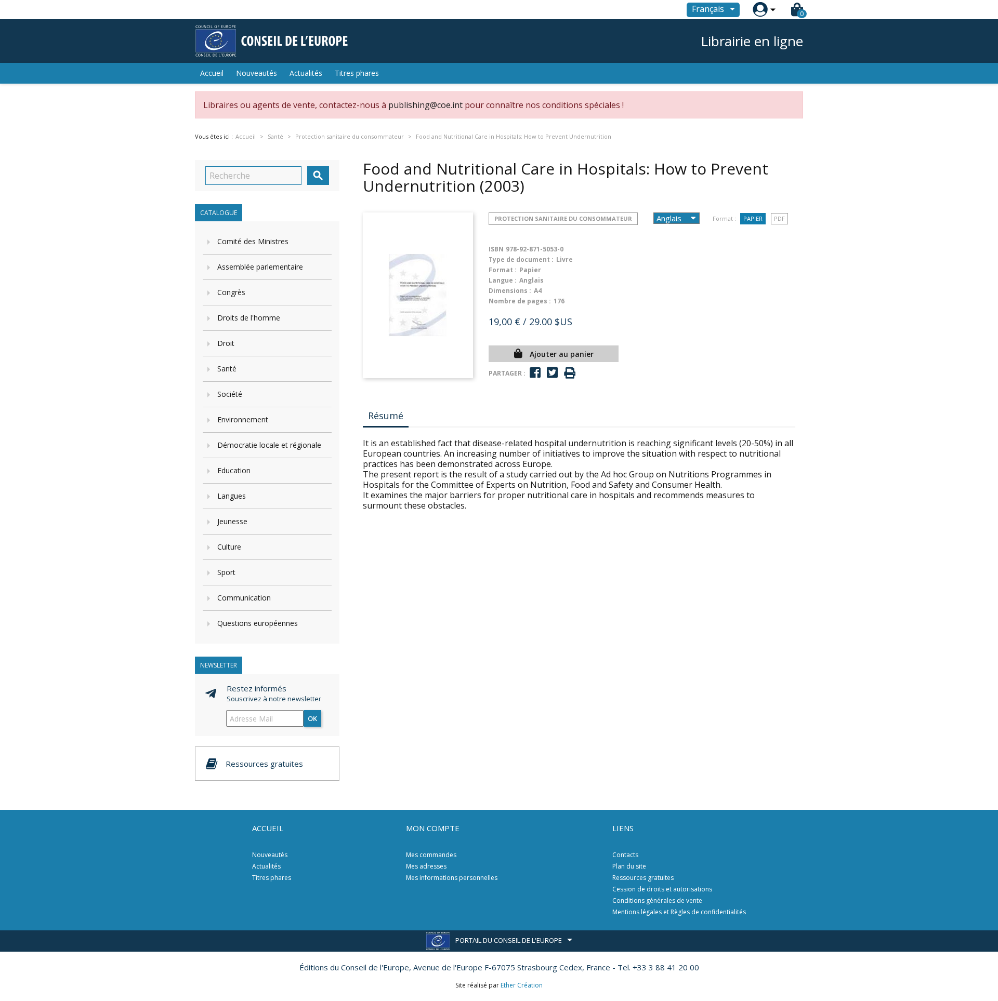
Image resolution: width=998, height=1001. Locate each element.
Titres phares (357, 73)
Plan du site (629, 866)
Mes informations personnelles (451, 877)
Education (234, 470)
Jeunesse (232, 521)
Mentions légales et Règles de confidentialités (679, 911)
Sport (226, 572)
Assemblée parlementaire (260, 267)
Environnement (242, 419)
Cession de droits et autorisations (662, 889)
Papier (753, 218)
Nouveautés (256, 73)
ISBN (496, 249)
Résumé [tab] (385, 415)
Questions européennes (257, 623)
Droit (225, 343)
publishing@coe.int (425, 105)
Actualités (306, 73)
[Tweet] (552, 372)
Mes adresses (426, 866)
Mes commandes (431, 854)
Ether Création (522, 985)
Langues (231, 496)
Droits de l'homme (248, 318)
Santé (227, 368)
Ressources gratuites (643, 877)
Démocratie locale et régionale (269, 445)
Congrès (231, 292)
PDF (779, 218)
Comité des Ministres (252, 241)
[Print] (569, 373)
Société (229, 394)
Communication (244, 598)
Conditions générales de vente (657, 900)
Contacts (625, 854)
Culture (229, 547)
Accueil (212, 73)
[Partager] (535, 372)
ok (312, 718)
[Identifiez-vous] (760, 9)
